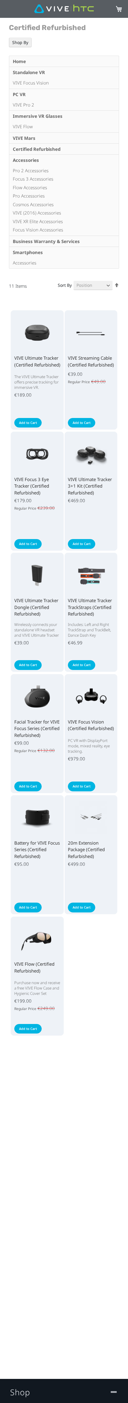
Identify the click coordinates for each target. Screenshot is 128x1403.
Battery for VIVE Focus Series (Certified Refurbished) (37, 849)
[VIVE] (64, 9)
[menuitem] (64, 61)
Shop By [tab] (20, 42)
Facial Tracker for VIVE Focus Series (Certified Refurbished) (37, 728)
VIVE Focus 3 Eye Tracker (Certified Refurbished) (31, 486)
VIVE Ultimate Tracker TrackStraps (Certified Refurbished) (90, 607)
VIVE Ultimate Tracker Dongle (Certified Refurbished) (36, 607)
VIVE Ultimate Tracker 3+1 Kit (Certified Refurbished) (90, 486)
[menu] (64, 162)
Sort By (65, 285)
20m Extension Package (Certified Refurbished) (86, 849)
